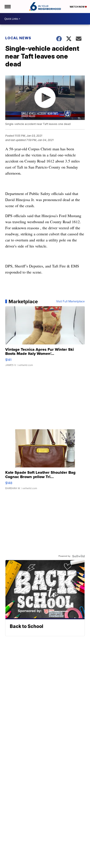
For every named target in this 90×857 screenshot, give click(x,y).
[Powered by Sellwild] (78, 556)
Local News (18, 38)
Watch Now (77, 6)
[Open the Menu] (7, 6)
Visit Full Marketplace (70, 301)
